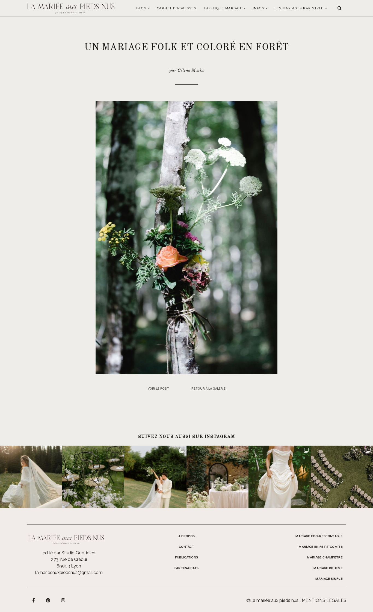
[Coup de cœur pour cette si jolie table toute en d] (218, 477)
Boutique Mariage (223, 8)
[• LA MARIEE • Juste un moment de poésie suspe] (31, 477)
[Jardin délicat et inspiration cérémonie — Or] (342, 477)
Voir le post (158, 388)
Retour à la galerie (208, 388)
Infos (258, 8)
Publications (186, 558)
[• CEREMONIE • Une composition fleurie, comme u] (93, 477)
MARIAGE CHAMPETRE (325, 558)
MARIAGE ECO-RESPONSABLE (319, 536)
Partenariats (186, 568)
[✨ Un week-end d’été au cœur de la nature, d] (155, 477)
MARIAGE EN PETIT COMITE (321, 547)
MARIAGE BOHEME (328, 568)
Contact (186, 547)
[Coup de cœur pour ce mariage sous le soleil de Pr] (279, 477)
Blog (141, 8)
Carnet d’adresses (176, 8)
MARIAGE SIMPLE (329, 579)
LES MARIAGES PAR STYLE (299, 8)
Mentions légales (324, 600)
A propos (186, 536)
